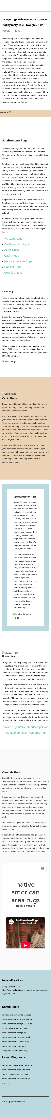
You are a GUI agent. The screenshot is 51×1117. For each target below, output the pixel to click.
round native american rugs (14, 1028)
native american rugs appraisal (16, 1037)
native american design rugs (14, 1033)
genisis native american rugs (15, 1074)
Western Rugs (13, 238)
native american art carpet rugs (16, 1078)
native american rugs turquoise (16, 1070)
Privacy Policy (18, 1102)
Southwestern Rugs (16, 244)
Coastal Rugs (12, 266)
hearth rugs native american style (17, 1065)
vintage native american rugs (15, 1050)
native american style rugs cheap (17, 1019)
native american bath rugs (14, 1046)
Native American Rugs (18, 261)
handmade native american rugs (16, 1015)
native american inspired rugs (15, 1041)
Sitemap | (7, 1101)
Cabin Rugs (11, 255)
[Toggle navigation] (45, 6)
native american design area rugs (17, 1024)
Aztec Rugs (11, 249)
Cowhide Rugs (13, 272)
